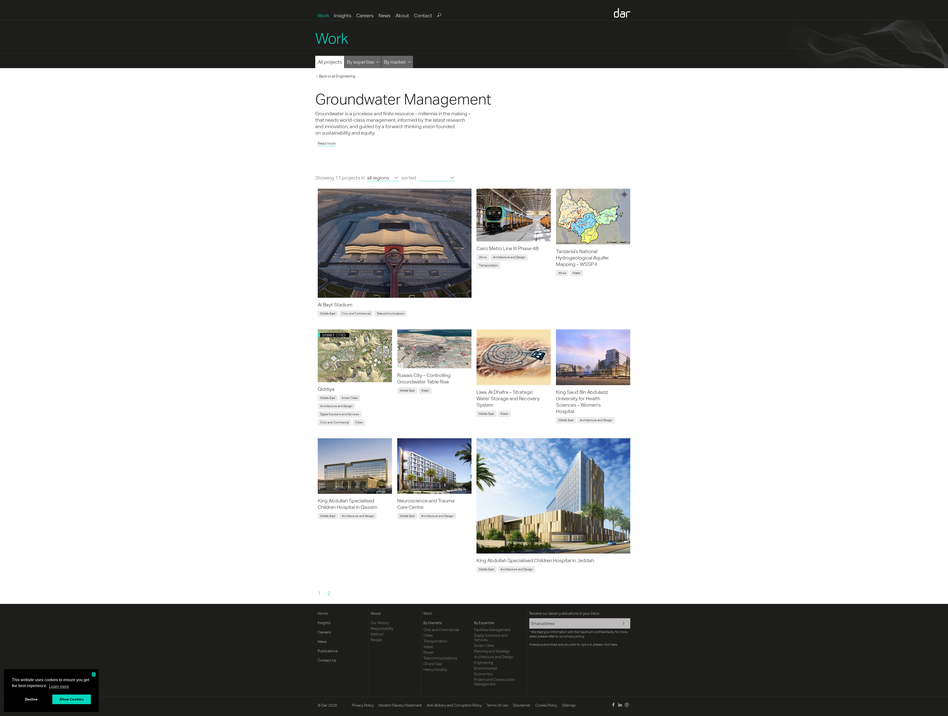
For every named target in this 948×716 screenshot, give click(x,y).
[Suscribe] (620, 623)
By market (395, 62)
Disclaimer (521, 705)
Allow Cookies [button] (71, 699)
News (384, 15)
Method (377, 634)
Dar (622, 13)
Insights (342, 15)
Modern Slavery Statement (400, 705)
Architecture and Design (509, 257)
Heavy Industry (435, 669)
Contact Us (327, 660)
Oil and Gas (432, 664)
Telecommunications (390, 313)
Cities (359, 422)
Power (428, 652)
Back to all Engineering (337, 76)
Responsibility (382, 628)
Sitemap (569, 705)
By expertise (360, 62)
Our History (380, 623)
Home (323, 613)
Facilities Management (492, 630)
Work (323, 15)
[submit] (439, 15)
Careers (365, 15)
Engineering (483, 662)
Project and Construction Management (494, 681)
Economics (483, 674)
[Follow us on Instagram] (627, 705)
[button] (94, 674)
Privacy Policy (363, 705)
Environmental (485, 668)
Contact (423, 15)
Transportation (488, 265)
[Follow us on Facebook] (613, 705)
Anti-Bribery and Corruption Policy (454, 705)
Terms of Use (497, 705)
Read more (327, 143)
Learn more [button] (59, 686)
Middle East (327, 313)
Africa (483, 257)
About (402, 15)
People (376, 640)
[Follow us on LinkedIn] (620, 705)
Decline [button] (31, 699)
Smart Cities (350, 398)
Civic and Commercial (356, 313)
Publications (328, 651)
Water (576, 273)
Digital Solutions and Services (339, 414)
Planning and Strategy (492, 651)
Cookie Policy (546, 705)
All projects (330, 62)
